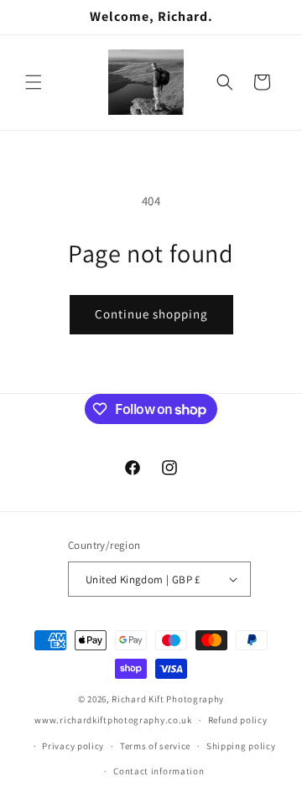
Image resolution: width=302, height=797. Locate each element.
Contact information (158, 771)
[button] (33, 82)
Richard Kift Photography (168, 699)
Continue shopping (151, 314)
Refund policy (238, 720)
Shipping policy (241, 746)
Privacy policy (73, 746)
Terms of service (155, 746)
